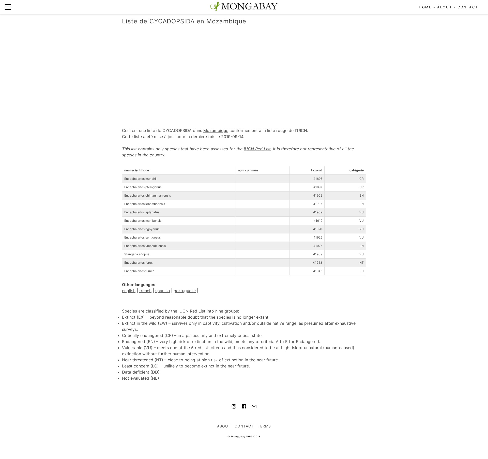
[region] (244, 71)
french (145, 290)
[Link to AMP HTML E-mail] (254, 407)
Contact (468, 7)
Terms (264, 426)
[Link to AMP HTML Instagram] (234, 407)
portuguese (185, 290)
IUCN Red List (257, 148)
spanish (162, 290)
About (444, 7)
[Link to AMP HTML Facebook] (244, 407)
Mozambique (215, 130)
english (128, 290)
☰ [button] (7, 7)
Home (425, 7)
